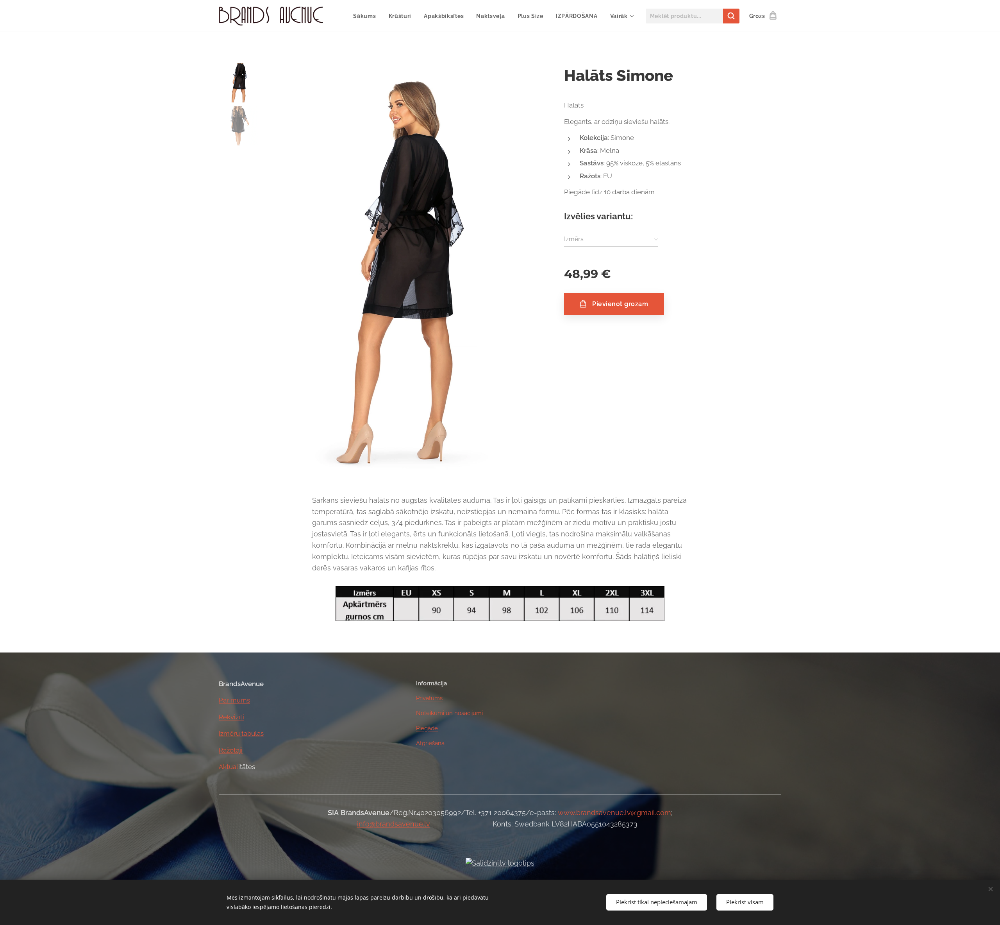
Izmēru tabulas (241, 733)
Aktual (228, 767)
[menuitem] (366, 16)
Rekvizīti (231, 717)
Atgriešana (430, 743)
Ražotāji (231, 750)
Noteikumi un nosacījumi (449, 713)
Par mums (234, 700)
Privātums (429, 698)
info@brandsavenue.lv (393, 824)
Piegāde (427, 728)
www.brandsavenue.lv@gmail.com (614, 812)
